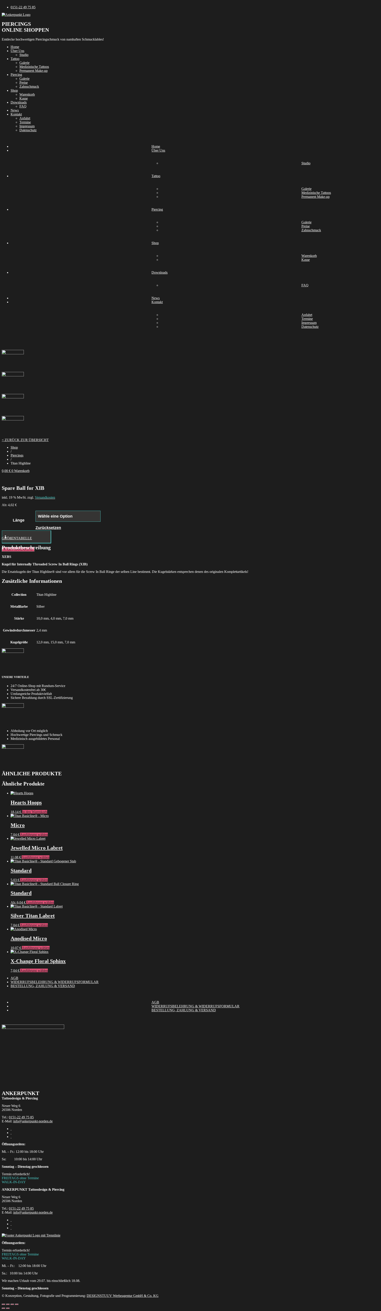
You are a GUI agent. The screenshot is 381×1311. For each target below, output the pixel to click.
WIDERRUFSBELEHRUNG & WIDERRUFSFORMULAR (55, 982)
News (15, 110)
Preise (23, 82)
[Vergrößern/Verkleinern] (3, 1304)
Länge (18, 520)
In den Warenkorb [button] (34, 812)
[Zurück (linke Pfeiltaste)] (3, 1308)
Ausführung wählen (34, 834)
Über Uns (17, 51)
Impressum (27, 126)
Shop (14, 90)
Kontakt (16, 114)
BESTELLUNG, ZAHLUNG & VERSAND (43, 986)
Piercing (16, 74)
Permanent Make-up (33, 70)
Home (15, 47)
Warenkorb (27, 94)
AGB (14, 978)
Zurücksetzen (48, 528)
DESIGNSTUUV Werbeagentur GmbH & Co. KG (123, 1296)
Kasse (23, 98)
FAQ (22, 106)
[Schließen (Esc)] (17, 1304)
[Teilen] (12, 1304)
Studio (23, 55)
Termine (25, 122)
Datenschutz (28, 130)
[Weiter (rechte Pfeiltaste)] (8, 1308)
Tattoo (15, 59)
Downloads (19, 102)
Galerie (24, 63)
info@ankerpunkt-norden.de (33, 1121)
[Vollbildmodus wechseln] (8, 1304)
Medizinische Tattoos (34, 67)
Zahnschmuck (29, 86)
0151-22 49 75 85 (21, 1117)
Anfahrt (24, 118)
